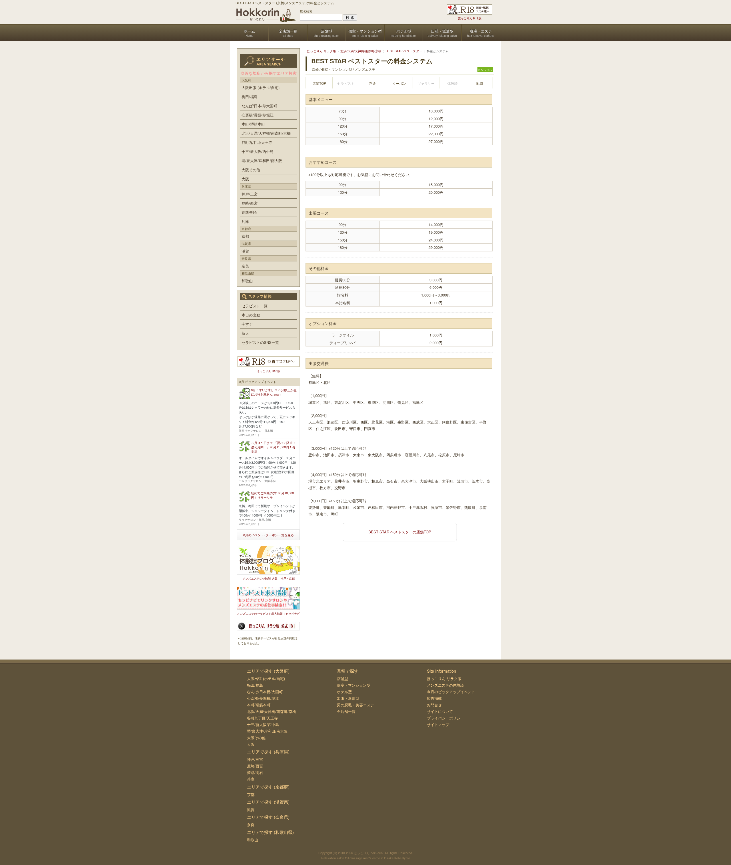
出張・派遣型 (348, 698)
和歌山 (247, 280)
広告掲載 (434, 698)
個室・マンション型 (353, 685)
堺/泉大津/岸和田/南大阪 (262, 160)
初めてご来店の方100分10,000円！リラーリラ (272, 495)
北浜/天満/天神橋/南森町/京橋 (266, 133)
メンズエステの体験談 (445, 685)
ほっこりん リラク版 (444, 678)
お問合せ (434, 704)
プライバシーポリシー (445, 718)
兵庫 (245, 221)
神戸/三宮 (250, 194)
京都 (245, 236)
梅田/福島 (250, 96)
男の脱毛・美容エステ (355, 704)
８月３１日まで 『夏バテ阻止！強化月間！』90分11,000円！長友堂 (273, 447)
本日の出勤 (251, 315)
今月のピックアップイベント (451, 691)
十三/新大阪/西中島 (258, 151)
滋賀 (245, 251)
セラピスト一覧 (255, 306)
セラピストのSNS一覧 (260, 342)
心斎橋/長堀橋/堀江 (258, 115)
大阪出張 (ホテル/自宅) (261, 87)
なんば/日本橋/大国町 (259, 105)
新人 (245, 333)
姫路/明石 (250, 212)
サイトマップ (438, 724)
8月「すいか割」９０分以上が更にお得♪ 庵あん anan (274, 392)
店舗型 (342, 678)
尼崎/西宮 (250, 203)
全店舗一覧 (346, 711)
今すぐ (247, 324)
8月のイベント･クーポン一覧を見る (268, 535)
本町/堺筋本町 (253, 124)
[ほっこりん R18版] (469, 9)
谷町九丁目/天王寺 (257, 142)
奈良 (245, 266)
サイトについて (440, 711)
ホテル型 (344, 691)
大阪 (245, 179)
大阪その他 (251, 169)
